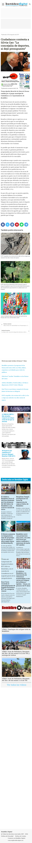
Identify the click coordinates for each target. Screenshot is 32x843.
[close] (3, 4)
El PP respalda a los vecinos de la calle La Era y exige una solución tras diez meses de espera (15, 398)
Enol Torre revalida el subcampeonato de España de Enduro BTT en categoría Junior (8, 586)
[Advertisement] (16, 758)
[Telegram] (26, 225)
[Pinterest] (17, 225)
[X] (7, 225)
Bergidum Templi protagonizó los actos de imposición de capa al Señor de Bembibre (22, 501)
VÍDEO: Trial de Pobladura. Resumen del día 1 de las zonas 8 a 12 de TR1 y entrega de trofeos (16, 653)
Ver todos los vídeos (16, 684)
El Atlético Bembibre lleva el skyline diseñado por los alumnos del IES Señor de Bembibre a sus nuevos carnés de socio (7, 503)
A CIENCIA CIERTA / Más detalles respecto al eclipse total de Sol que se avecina (8, 417)
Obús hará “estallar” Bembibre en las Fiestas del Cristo (15, 377)
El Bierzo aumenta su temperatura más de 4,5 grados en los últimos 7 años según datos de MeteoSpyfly (8, 538)
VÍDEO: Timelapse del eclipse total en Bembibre (16, 630)
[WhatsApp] (22, 225)
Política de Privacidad (7, 836)
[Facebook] (3, 225)
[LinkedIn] (12, 225)
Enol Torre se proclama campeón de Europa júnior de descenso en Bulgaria (15, 390)
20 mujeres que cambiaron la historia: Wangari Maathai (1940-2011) (8, 453)
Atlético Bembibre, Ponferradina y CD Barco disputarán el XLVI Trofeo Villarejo (15, 384)
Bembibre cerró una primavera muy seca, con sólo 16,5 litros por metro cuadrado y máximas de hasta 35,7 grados (23, 539)
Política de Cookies (20, 836)
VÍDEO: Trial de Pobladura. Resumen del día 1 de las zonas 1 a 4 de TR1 (15, 679)
